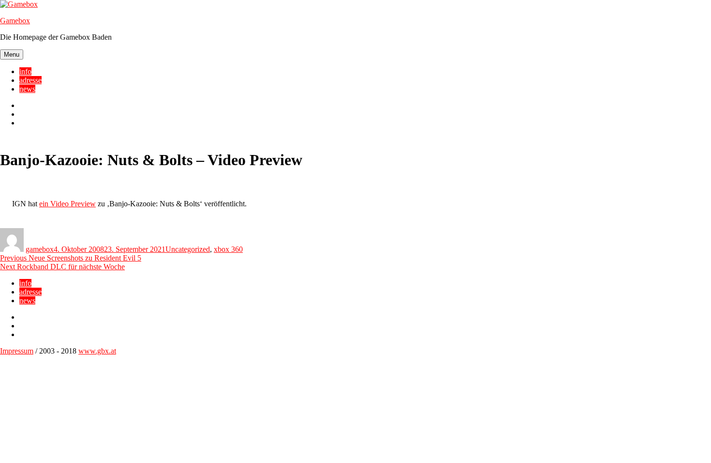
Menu (11, 54)
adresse (30, 80)
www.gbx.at (97, 351)
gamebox (40, 249)
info (25, 71)
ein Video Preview (67, 204)
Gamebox (15, 20)
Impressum (16, 351)
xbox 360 (228, 249)
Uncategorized (187, 249)
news (27, 89)
